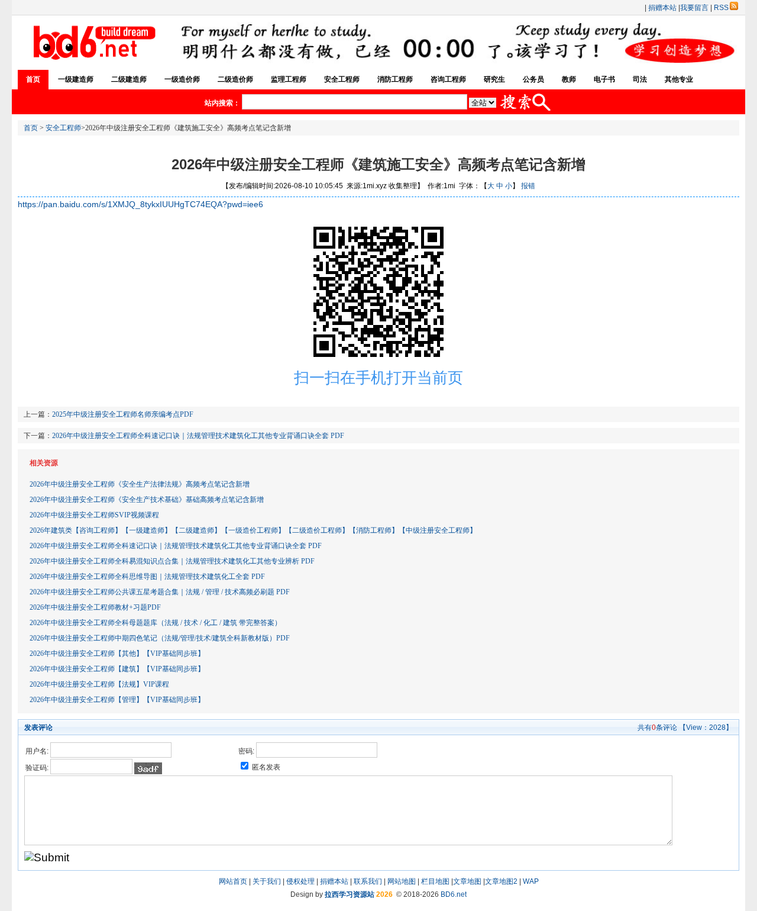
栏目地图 (435, 881)
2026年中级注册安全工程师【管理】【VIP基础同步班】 (117, 700)
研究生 (494, 79)
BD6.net (454, 894)
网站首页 (233, 881)
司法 (640, 79)
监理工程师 (288, 79)
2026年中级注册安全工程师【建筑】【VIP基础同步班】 (117, 669)
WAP (531, 881)
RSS (721, 8)
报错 (528, 186)
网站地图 (401, 881)
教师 (569, 79)
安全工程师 (342, 79)
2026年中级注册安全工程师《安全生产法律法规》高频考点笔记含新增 (140, 484)
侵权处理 (300, 881)
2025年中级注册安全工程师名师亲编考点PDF (122, 414)
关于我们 (267, 881)
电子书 (604, 79)
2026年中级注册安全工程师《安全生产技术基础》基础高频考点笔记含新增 (147, 499)
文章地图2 (501, 881)
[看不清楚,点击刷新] (148, 768)
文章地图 (467, 881)
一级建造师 (75, 79)
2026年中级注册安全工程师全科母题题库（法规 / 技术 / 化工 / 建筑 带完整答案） (156, 623)
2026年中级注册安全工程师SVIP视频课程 (94, 515)
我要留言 (694, 8)
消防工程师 (395, 79)
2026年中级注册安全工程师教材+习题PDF (95, 607)
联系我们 (368, 881)
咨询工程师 (448, 79)
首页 (33, 79)
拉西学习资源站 (349, 894)
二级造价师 (235, 79)
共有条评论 (657, 727)
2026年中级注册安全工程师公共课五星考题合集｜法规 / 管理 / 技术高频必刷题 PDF (160, 592)
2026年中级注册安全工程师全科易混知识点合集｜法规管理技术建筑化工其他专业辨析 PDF (172, 561)
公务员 (533, 79)
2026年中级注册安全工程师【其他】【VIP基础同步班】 (117, 653)
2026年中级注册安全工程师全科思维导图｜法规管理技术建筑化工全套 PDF (147, 576)
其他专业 (679, 79)
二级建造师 (129, 79)
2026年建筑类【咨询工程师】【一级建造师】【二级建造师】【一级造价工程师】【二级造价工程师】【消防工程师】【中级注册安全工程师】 (253, 530)
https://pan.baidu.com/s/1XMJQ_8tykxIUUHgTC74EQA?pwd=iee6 (140, 204)
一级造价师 (182, 79)
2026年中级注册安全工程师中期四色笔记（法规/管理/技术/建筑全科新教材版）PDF (160, 638)
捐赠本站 (662, 8)
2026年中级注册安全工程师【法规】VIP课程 (99, 684)
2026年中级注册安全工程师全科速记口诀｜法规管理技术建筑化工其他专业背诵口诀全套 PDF (198, 436)
